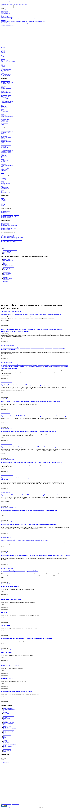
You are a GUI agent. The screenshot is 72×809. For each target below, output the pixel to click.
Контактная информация (31, 807)
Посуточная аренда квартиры (8, 235)
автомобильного (7, 268)
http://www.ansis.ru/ (5, 583)
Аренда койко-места (5, 229)
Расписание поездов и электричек (26, 18)
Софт (2, 64)
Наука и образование (6, 96)
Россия (2, 198)
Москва (2, 182)
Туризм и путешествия (6, 102)
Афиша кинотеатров (5, 18)
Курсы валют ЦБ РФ (5, 15)
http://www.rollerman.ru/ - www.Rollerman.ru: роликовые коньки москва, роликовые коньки (29, 510)
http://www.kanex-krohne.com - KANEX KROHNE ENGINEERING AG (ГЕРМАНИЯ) (26, 638)
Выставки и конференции (7, 82)
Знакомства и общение (6, 88)
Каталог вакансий (5, 23)
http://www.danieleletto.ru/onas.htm (8, 507)
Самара (2, 190)
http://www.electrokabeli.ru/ (7, 552)
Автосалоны (31, 21)
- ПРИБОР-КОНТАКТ (7, 678)
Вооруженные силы (5, 67)
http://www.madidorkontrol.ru (7, 345)
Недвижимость (4, 123)
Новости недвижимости (6, 74)
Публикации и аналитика (7, 101)
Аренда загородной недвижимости (9, 225)
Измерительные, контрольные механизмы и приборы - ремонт (18, 253)
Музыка (2, 93)
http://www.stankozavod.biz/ (7, 475)
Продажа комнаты (5, 212)
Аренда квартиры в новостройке (8, 228)
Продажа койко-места (6, 217)
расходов (5, 281)
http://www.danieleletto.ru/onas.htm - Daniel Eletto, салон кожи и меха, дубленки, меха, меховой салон (31, 495)
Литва (2, 201)
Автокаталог (42, 21)
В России (3, 66)
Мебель (2, 124)
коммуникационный (8, 260)
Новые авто (18, 21)
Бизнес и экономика (5, 81)
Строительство (4, 121)
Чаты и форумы (4, 111)
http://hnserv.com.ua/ (5, 492)
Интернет (3, 59)
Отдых (2, 56)
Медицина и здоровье (6, 95)
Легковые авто (4, 21)
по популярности (5, 311)
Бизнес (2, 48)
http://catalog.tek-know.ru (6, 382)
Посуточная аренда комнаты (7, 236)
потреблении (6, 259)
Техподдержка (4, 807)
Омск (2, 186)
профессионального (8, 265)
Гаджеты (3, 65)
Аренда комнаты (5, 224)
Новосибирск (4, 184)
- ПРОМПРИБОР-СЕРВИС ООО (11, 665)
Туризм (2, 73)
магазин (5, 264)
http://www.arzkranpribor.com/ (7, 459)
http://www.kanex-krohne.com (7, 649)
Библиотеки (3, 97)
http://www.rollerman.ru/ (6, 521)
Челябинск (3, 178)
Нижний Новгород (5, 183)
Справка (3, 112)
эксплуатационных (8, 278)
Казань (2, 181)
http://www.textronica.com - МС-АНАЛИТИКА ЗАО (16, 691)
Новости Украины (5, 70)
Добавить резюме (31, 23)
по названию (18, 311)
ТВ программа (14, 18)
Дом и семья (3, 86)
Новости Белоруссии (6, 69)
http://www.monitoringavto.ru (7, 568)
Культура (3, 52)
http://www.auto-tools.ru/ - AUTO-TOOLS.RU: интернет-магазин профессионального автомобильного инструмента (35, 416)
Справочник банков (28, 15)
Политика (3, 47)
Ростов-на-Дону (4, 187)
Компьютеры (4, 91)
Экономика (3, 57)
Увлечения (3, 106)
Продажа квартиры (5, 211)
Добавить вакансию (22, 23)
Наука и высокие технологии (8, 61)
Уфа (2, 191)
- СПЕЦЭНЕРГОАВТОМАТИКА (11, 599)
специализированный (8, 267)
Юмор (2, 109)
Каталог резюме (13, 23)
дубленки (5, 275)
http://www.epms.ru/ (5, 413)
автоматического (7, 273)
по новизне (11, 311)
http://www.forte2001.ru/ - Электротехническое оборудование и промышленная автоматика (28, 431)
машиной (5, 277)
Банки (2, 117)
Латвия (2, 203)
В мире (2, 71)
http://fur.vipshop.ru (5, 398)
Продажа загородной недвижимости (9, 213)
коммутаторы (6, 274)
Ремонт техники (7, 252)
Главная (5, 248)
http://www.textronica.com (6, 702)
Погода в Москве (5, 762)
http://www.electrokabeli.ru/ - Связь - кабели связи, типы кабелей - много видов (24, 540)
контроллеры (6, 272)
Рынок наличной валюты (17, 15)
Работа (2, 84)
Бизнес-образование (5, 75)
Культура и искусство (6, 92)
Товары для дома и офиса (7, 116)
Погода (2, 114)
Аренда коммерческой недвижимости (10, 226)
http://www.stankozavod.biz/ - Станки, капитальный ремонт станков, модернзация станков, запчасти (31, 462)
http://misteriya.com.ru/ (6, 537)
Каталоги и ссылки (5, 83)
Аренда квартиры (5, 223)
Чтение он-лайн (4, 107)
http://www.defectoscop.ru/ (7, 362)
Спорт (2, 54)
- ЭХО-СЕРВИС (5, 625)
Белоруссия (3, 200)
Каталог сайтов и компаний (10, 250)
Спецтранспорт (11, 21)
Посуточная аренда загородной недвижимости (12, 237)
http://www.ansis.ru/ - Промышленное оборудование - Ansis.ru (19, 571)
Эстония (3, 204)
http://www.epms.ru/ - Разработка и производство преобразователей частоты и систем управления (30, 401)
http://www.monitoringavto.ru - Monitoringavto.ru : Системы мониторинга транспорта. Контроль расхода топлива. (35, 555)
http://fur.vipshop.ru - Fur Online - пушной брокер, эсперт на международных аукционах (27, 385)
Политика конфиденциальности (16, 807)
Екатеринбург (4, 179)
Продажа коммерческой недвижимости (10, 215)
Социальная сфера (5, 119)
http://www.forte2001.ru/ (6, 444)
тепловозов (6, 279)
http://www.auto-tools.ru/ (6, 428)
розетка (5, 261)
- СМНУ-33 (4, 612)
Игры (2, 105)
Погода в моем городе (6, 760)
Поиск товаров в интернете (41, 18)
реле (4, 263)
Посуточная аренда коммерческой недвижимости (12, 238)
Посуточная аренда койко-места (8, 241)
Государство (3, 115)
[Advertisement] (36, 36)
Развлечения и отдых (6, 103)
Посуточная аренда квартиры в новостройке (11, 240)
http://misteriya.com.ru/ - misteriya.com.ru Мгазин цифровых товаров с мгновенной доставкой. (29, 524)
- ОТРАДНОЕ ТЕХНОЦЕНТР (10, 586)
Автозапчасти (25, 21)
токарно (5, 269)
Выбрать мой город (5, 192)
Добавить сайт (6, 1)
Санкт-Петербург (5, 188)
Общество (3, 51)
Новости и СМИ (5, 98)
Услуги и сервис (4, 120)
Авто (2, 55)
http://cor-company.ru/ (5, 326)
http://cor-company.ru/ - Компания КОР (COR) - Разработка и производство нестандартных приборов (31, 314)
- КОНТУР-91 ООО (7, 652)
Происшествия (4, 60)
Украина (3, 199)
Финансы (3, 50)
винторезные (6, 270)
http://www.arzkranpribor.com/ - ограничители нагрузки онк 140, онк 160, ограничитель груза (29, 447)
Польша (2, 205)
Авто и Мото (4, 87)
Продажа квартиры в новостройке (9, 216)
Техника (3, 62)
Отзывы (37, 21)
